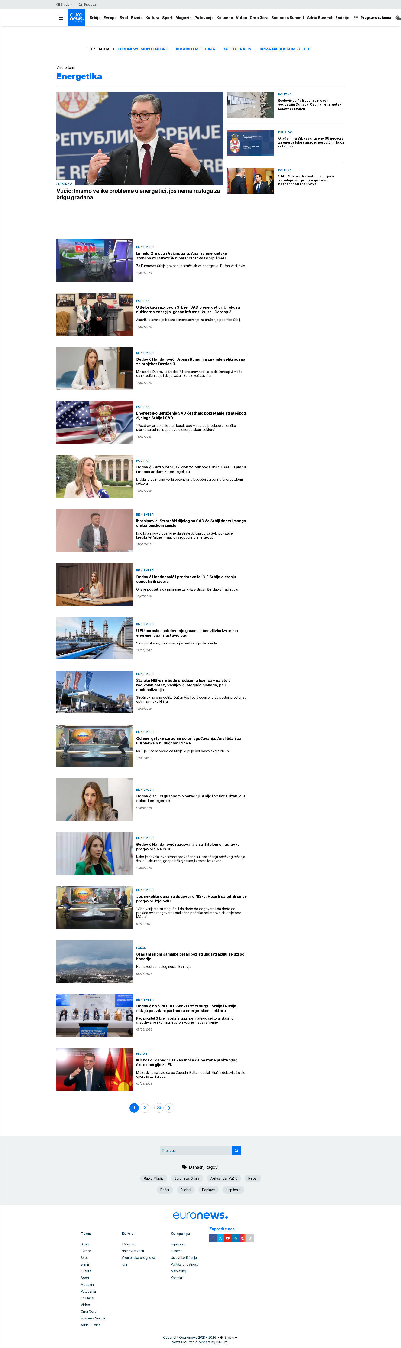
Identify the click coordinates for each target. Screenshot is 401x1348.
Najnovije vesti (133, 1251)
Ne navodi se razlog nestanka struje (163, 967)
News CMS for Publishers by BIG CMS (201, 1342)
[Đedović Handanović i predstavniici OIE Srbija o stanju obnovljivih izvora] (94, 584)
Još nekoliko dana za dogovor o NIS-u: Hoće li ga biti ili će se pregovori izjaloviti (191, 898)
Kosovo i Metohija (195, 49)
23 (159, 1108)
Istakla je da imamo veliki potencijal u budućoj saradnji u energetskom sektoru (189, 481)
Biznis (137, 17)
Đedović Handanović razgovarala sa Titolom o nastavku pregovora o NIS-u (188, 846)
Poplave (208, 1190)
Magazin (183, 17)
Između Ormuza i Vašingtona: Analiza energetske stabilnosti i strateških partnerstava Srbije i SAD (181, 255)
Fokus (141, 948)
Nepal (252, 1178)
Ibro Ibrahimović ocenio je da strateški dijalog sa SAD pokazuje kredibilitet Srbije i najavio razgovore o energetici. (184, 535)
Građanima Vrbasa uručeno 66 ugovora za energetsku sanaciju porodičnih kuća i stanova (311, 142)
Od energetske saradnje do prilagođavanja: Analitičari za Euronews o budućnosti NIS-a (188, 740)
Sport (167, 17)
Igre (125, 1264)
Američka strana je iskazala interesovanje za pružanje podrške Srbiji (188, 320)
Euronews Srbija (187, 1178)
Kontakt (176, 1278)
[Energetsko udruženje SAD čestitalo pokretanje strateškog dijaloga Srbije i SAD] (94, 422)
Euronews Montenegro (143, 49)
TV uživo (129, 1244)
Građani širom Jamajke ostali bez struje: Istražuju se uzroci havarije (190, 956)
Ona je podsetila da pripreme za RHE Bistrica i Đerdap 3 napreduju (187, 589)
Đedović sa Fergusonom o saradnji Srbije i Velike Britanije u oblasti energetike (190, 798)
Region (141, 1053)
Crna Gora (259, 17)
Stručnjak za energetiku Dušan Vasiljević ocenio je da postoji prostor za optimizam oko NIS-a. (191, 699)
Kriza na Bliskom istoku (285, 49)
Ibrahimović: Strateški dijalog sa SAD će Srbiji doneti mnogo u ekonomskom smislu (191, 523)
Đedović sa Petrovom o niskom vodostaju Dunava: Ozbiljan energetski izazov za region (310, 104)
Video (241, 17)
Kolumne (225, 17)
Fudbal (186, 1190)
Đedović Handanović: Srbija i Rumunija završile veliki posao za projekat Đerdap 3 (190, 361)
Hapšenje (233, 1190)
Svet (124, 17)
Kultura (152, 17)
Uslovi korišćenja (184, 1258)
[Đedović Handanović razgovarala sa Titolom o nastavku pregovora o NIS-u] (94, 853)
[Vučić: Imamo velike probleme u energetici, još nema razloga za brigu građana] (139, 138)
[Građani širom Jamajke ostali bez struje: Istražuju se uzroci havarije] (94, 961)
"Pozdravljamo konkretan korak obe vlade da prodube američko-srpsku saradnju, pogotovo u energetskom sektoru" (186, 427)
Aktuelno (64, 183)
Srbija (95, 17)
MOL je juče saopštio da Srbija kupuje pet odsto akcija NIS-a (182, 751)
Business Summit (287, 17)
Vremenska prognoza (138, 1258)
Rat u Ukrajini (237, 49)
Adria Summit (320, 17)
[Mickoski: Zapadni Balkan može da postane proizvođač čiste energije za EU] (94, 1069)
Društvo (285, 132)
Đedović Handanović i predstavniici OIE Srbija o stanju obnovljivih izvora (186, 579)
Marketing (178, 1271)
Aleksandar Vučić (223, 1178)
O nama (176, 1251)
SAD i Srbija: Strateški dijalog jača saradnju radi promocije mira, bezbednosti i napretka (306, 180)
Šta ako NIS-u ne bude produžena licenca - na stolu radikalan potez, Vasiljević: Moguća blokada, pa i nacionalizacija (183, 685)
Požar (164, 1190)
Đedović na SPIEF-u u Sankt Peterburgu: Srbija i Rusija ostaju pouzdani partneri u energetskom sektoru (186, 1008)
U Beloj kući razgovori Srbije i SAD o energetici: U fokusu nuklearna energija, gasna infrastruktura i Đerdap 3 (188, 309)
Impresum (178, 1244)
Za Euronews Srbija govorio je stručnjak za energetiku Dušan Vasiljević (190, 266)
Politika (284, 94)
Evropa (110, 17)
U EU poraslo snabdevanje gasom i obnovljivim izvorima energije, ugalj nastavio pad (187, 633)
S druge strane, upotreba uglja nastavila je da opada (176, 643)
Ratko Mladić (154, 1178)
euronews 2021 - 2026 (199, 1337)
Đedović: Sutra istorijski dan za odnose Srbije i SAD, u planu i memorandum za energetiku (191, 469)
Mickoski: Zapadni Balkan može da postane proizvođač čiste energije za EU (186, 1062)
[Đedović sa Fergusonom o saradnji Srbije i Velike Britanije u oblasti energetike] (94, 799)
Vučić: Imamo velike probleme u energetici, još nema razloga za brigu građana (138, 194)
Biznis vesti (145, 247)
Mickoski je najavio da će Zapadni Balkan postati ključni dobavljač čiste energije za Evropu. (190, 1074)
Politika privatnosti (184, 1264)
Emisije (342, 17)
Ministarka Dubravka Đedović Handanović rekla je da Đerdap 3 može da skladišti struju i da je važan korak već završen (189, 374)
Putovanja (204, 17)
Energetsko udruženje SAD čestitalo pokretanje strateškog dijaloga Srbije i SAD (191, 415)
